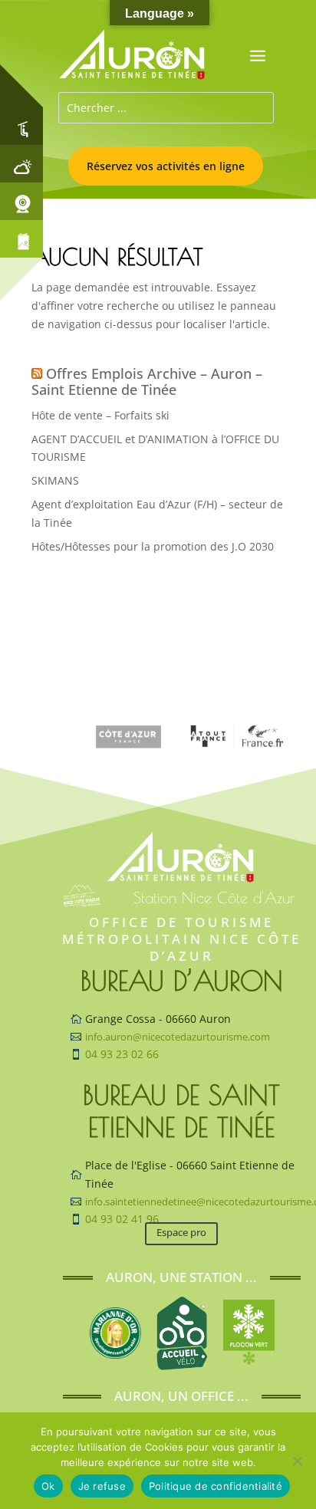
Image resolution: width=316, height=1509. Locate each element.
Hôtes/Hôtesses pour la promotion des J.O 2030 (152, 546)
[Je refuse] (296, 1460)
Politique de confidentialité (215, 1486)
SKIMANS (55, 480)
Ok (48, 1486)
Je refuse (102, 1486)
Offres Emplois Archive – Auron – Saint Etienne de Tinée (146, 381)
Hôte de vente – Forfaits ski (100, 415)
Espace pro (181, 1232)
